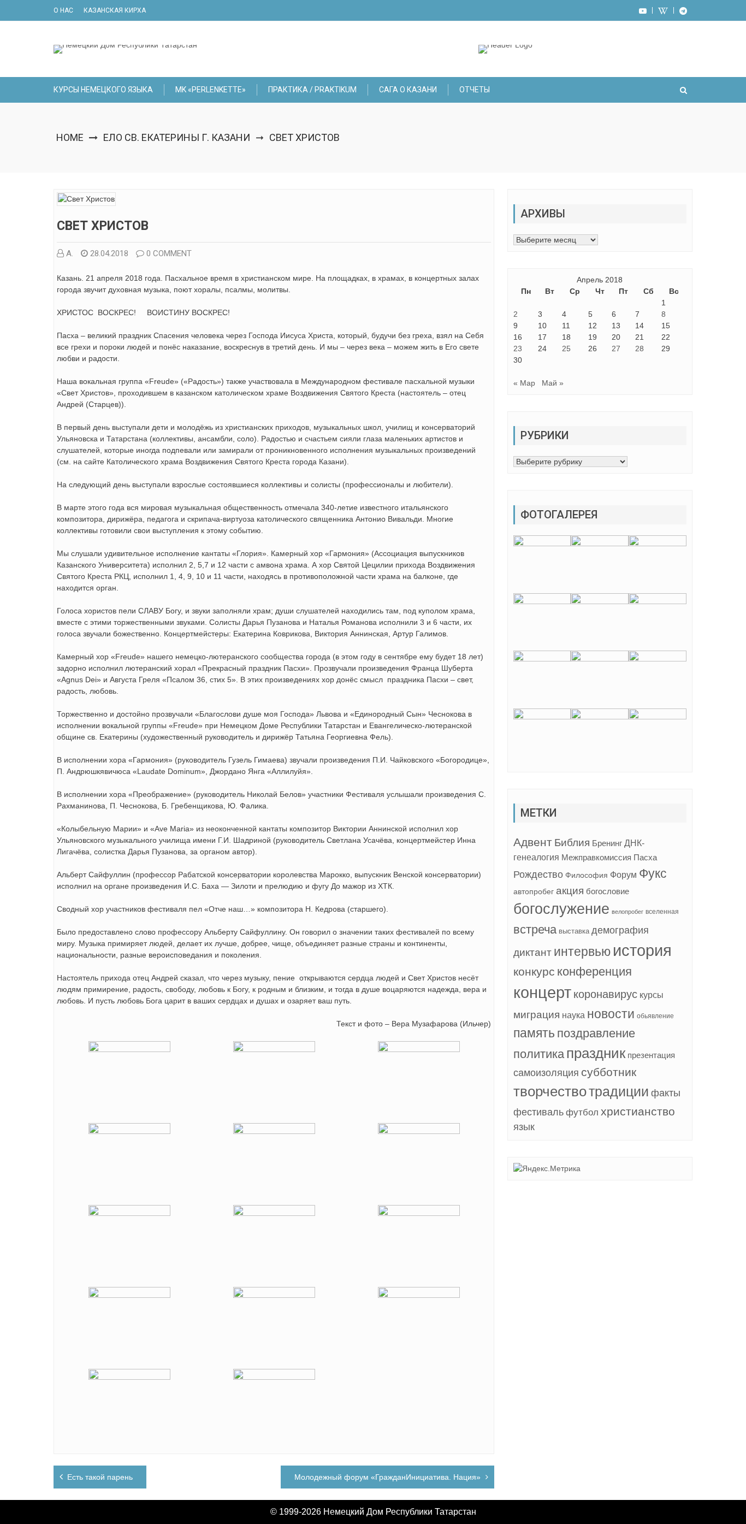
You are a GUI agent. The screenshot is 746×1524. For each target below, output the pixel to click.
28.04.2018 (109, 253)
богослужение (561, 908)
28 (639, 348)
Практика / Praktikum (312, 89)
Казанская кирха (115, 10)
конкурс (534, 971)
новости (611, 1014)
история (642, 950)
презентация (651, 1055)
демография (620, 930)
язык (524, 1126)
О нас (63, 10)
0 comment (169, 253)
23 (517, 348)
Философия (586, 875)
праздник (595, 1053)
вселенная (662, 911)
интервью (582, 951)
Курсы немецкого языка (103, 89)
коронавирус (605, 994)
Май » (553, 383)
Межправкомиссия (596, 857)
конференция (594, 971)
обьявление (655, 1016)
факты (665, 1092)
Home (70, 137)
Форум (623, 874)
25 (566, 348)
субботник (608, 1072)
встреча (534, 929)
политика (538, 1054)
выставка (574, 931)
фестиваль (538, 1112)
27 (616, 348)
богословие (607, 891)
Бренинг (607, 843)
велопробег (627, 911)
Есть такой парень (100, 1477)
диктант (532, 952)
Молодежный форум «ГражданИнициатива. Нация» (387, 1477)
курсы (652, 995)
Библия (572, 842)
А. (69, 253)
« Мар (524, 383)
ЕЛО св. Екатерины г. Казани (176, 137)
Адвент (532, 842)
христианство (638, 1111)
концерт (542, 992)
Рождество (538, 874)
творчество (550, 1091)
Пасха (645, 857)
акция (570, 890)
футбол (582, 1112)
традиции (619, 1091)
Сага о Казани (408, 89)
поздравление (596, 1033)
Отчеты (474, 89)
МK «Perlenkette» (210, 89)
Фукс (653, 873)
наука (573, 1015)
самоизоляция (546, 1072)
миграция (536, 1014)
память (534, 1033)
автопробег (533, 891)
